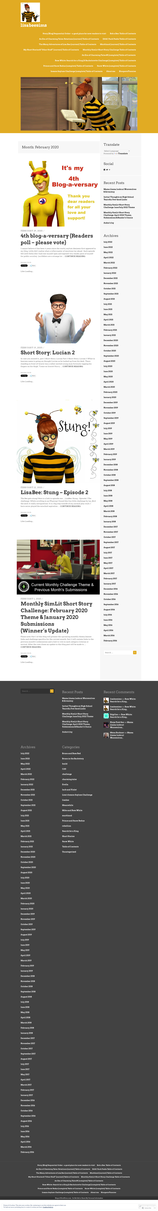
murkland (67, 816)
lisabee (65, 800)
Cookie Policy (48, 1207)
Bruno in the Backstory (73, 759)
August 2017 (109, 547)
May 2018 (108, 501)
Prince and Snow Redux (73, 821)
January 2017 (110, 584)
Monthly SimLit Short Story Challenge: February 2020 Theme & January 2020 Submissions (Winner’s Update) (56, 617)
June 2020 (108, 371)
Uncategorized (69, 852)
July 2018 (108, 491)
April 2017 (108, 568)
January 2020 (110, 397)
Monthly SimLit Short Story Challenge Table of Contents (109, 50)
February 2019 (110, 454)
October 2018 (110, 475)
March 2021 (109, 325)
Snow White (68, 841)
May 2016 (108, 625)
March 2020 (109, 387)
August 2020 (109, 361)
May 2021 (108, 314)
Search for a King (70, 831)
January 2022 (110, 273)
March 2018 (109, 511)
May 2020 (108, 377)
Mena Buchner (117, 733)
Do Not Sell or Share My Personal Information (87, 1198)
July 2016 (108, 615)
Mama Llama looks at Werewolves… (121, 724)
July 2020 (108, 366)
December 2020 (111, 340)
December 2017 (111, 527)
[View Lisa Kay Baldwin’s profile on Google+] (109, 170)
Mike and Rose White (72, 810)
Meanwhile (67, 805)
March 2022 (109, 263)
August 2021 (109, 299)
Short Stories (68, 836)
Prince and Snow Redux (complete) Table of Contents (68, 66)
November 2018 (111, 470)
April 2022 (109, 258)
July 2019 (108, 428)
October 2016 (110, 599)
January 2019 (110, 459)
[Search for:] (120, 653)
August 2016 (109, 610)
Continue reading (75, 256)
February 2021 (110, 330)
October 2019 (109, 413)
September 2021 (111, 294)
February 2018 (110, 516)
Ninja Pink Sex (117, 722)
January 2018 (110, 522)
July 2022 (108, 242)
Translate (123, 154)
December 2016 (111, 589)
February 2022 (110, 268)
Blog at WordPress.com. (63, 1198)
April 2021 (108, 320)
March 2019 (109, 449)
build (64, 764)
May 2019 (108, 439)
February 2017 (110, 579)
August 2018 (109, 485)
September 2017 (111, 542)
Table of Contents (70, 847)
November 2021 (111, 283)
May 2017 (108, 563)
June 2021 (108, 309)
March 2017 (109, 573)
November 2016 (111, 594)
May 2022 (108, 252)
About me (110, 71)
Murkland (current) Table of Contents (118, 44)
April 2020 (109, 382)
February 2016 (110, 641)
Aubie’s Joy (109, 223)
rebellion (66, 826)
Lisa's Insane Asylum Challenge (77, 795)
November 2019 (111, 408)
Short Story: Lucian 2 (48, 353)
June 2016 (108, 620)
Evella (65, 784)
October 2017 (110, 537)
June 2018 (108, 496)
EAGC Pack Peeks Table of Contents (119, 39)
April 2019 (108, 444)
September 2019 (111, 418)
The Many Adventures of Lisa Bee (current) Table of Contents (67, 44)
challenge (67, 774)
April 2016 (108, 630)
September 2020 (111, 356)
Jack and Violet (69, 790)
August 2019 (109, 423)
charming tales (69, 779)
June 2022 (108, 247)
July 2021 (108, 304)
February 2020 (110, 392)
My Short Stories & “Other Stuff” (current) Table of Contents (51, 50)
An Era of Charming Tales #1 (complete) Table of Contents (109, 55)
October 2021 (110, 289)
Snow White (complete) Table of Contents (116, 66)
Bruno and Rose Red (71, 753)
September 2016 (111, 604)
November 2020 (111, 346)
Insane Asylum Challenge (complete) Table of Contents (76, 71)
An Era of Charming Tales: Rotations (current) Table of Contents (69, 39)
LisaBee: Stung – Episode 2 (54, 492)
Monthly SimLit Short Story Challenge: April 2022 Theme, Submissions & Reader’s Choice (118, 215)
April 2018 (108, 506)
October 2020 (110, 351)
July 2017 (108, 553)
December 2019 (110, 403)
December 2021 (111, 278)
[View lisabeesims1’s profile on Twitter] (107, 170)
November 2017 (111, 532)
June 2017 (108, 558)
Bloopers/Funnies (127, 71)
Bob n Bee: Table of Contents (123, 34)
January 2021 (110, 335)
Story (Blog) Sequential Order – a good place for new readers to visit (74, 34)
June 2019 (108, 434)
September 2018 (111, 480)
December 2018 (111, 465)
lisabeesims (34, 25)
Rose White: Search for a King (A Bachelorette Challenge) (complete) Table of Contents (95, 61)
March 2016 (109, 636)
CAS (64, 769)
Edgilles (114, 714)
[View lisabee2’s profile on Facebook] (104, 170)
